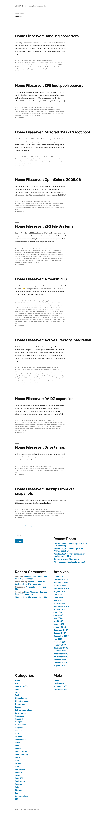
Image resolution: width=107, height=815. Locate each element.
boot (23, 62)
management (42, 311)
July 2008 (58, 612)
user (26, 382)
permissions (59, 254)
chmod (44, 250)
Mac (17, 745)
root (62, 67)
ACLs (21, 250)
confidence (18, 305)
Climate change (22, 701)
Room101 (19, 778)
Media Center (21, 751)
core (29, 305)
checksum (27, 62)
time (23, 382)
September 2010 (61, 580)
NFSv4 (43, 254)
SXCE (55, 319)
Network (19, 763)
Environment (20, 713)
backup (19, 62)
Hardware (35, 309)
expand (25, 307)
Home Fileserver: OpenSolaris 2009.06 (48, 179)
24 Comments (20, 474)
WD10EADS (52, 260)
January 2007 (60, 645)
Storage (49, 60)
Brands (18, 692)
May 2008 (58, 618)
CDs (34, 250)
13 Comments (20, 517)
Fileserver (41, 60)
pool (53, 64)
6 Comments (20, 384)
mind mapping (21, 754)
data (38, 62)
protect (57, 64)
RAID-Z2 (45, 256)
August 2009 (59, 591)
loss (24, 254)
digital (58, 250)
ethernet (39, 203)
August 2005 (59, 666)
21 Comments (20, 165)
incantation (58, 309)
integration (18, 376)
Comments (60, 686)
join (26, 376)
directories (31, 371)
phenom (47, 313)
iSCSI (26, 311)
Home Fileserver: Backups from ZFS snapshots (45, 491)
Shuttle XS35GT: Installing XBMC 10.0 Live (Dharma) (70, 544)
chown (48, 250)
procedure (22, 256)
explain (43, 307)
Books (17, 689)
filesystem (30, 64)
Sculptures (20, 781)
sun (42, 69)
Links (17, 742)
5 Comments (20, 71)
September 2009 (61, 588)
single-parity (40, 207)
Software (19, 784)
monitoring (51, 468)
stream (35, 69)
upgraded (46, 260)
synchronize (18, 382)
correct (33, 305)
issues (30, 311)
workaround (24, 262)
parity (49, 64)
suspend (46, 319)
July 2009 (58, 594)
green (30, 309)
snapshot (20, 69)
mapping (35, 376)
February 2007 (60, 642)
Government (20, 725)
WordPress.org (60, 689)
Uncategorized (21, 796)
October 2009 (60, 585)
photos (17, 256)
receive (22, 67)
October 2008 (60, 603)
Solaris (49, 367)
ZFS (53, 60)
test (44, 69)
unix (42, 260)
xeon (59, 321)
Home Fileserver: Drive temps (40, 447)
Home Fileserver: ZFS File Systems (44, 226)
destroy (42, 62)
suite (38, 69)
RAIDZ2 (17, 67)
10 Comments (20, 211)
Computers (20, 704)
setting (21, 380)
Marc (17, 597)
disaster (47, 62)
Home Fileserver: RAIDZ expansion (44, 398)
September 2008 (61, 606)
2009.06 (19, 203)
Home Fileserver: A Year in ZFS (41, 279)
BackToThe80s (21, 686)
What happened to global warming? (69, 562)
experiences (37, 307)
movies (31, 254)
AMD (28, 303)
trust (59, 319)
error (59, 62)
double (17, 252)
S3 (43, 258)
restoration (53, 67)
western (58, 260)
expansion (30, 307)
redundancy (40, 67)
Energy (18, 707)
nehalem (20, 313)
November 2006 (61, 648)
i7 (52, 309)
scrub (29, 207)
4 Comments (20, 117)
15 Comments (20, 432)
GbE (22, 309)
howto (16, 254)
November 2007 (61, 630)
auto (32, 369)
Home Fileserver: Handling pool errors (47, 36)
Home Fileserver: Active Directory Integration (53, 340)
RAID (60, 64)
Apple (17, 680)
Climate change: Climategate (66, 559)
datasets (17, 371)
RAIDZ (50, 205)
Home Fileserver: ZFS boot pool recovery (49, 85)
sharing (57, 258)
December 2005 (61, 654)
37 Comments (20, 264)
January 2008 (60, 627)
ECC (16, 307)
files (20, 64)
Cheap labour (21, 698)
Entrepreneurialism (23, 710)
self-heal (34, 207)
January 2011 (59, 577)
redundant (46, 67)
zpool (50, 69)
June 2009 (58, 597)
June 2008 (58, 615)
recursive (60, 256)
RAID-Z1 (41, 256)
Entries (59, 683)
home (21, 205)
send (16, 69)
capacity (30, 250)
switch (51, 319)
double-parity (53, 62)
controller (24, 305)
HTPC (17, 734)
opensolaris (44, 64)
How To (18, 731)
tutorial (38, 260)
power (60, 313)
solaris (25, 69)
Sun (16, 793)
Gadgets (19, 722)
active (28, 369)
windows (17, 262)
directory (36, 371)
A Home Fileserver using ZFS (31, 588)
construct (33, 62)
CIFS (52, 250)
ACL (18, 250)
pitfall (56, 313)
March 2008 (59, 624)
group (48, 374)
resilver (30, 258)
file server (54, 109)
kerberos (30, 376)
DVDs (28, 252)
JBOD (20, 254)
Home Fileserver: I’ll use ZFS (35, 597)
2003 (18, 369)
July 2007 (58, 639)
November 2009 (61, 582)
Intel (23, 311)
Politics (18, 772)
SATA (45, 258)
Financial (19, 719)
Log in (56, 680)
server (16, 380)
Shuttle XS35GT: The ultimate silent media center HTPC (69, 555)
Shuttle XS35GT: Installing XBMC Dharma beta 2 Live (68, 550)
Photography (20, 769)
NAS (45, 60)
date (21, 371)
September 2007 (61, 636)
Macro (18, 748)
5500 (18, 303)
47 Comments (20, 325)
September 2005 (61, 663)
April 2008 (58, 621)
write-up (30, 262)
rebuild (50, 256)
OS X (17, 766)
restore (58, 67)
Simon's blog (20, 6)
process (28, 256)
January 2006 (60, 651)
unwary (20, 321)
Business (19, 695)
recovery (33, 67)
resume (39, 258)
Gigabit (17, 205)
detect (27, 203)
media (27, 254)
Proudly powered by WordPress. (31, 809)
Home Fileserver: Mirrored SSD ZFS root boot (52, 132)
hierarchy (54, 252)
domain (42, 371)
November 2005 (61, 657)
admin (18, 60)
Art (16, 683)
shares (53, 258)
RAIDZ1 (55, 205)
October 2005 (60, 660)
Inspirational (20, 740)
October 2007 (60, 633)
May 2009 (58, 600)
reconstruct (27, 67)
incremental (18, 311)
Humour (18, 737)
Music (35, 254)
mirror (35, 64)
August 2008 (59, 609)
